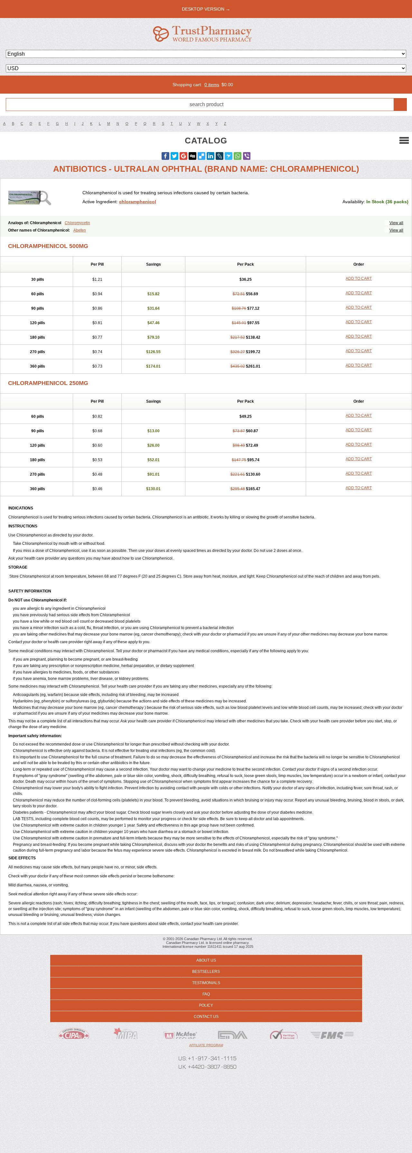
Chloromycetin (77, 223)
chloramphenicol (137, 201)
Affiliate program (206, 1045)
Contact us (206, 1016)
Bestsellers (206, 971)
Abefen (79, 230)
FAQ (206, 994)
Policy (206, 1005)
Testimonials (206, 983)
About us (206, 960)
